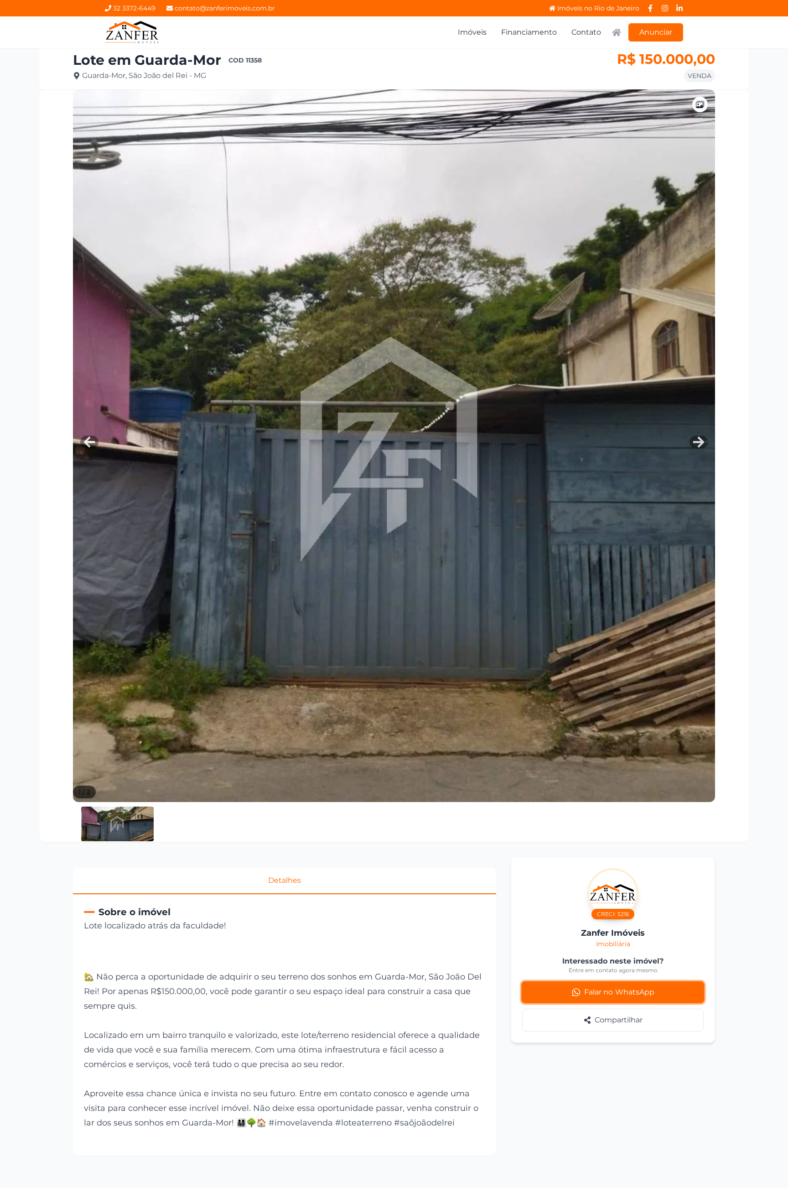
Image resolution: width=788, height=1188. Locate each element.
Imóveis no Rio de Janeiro (598, 8)
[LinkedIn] (679, 8)
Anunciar (655, 32)
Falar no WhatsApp (619, 992)
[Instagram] (665, 8)
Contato (586, 32)
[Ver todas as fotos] (700, 104)
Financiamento (529, 32)
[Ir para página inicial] (132, 32)
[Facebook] (650, 8)
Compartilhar (619, 1020)
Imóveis (472, 32)
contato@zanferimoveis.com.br (225, 8)
